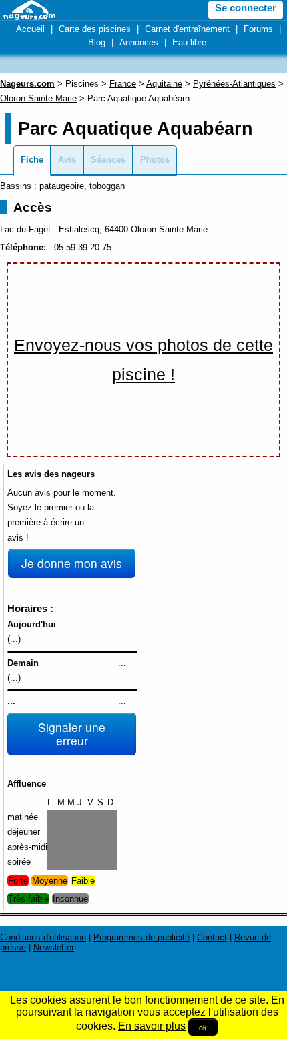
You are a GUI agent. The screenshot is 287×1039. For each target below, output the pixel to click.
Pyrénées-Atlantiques (234, 84)
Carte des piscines (95, 29)
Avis (67, 160)
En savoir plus (152, 1026)
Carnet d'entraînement (187, 29)
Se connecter (245, 8)
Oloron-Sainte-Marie (38, 98)
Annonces (138, 42)
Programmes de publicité (141, 937)
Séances (108, 160)
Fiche (32, 160)
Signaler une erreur (71, 734)
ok (203, 1027)
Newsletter (53, 947)
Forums (258, 29)
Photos (155, 160)
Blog (96, 42)
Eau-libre (189, 42)
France (122, 84)
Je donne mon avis (71, 563)
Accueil (30, 29)
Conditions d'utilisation (43, 937)
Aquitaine (164, 84)
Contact (212, 937)
